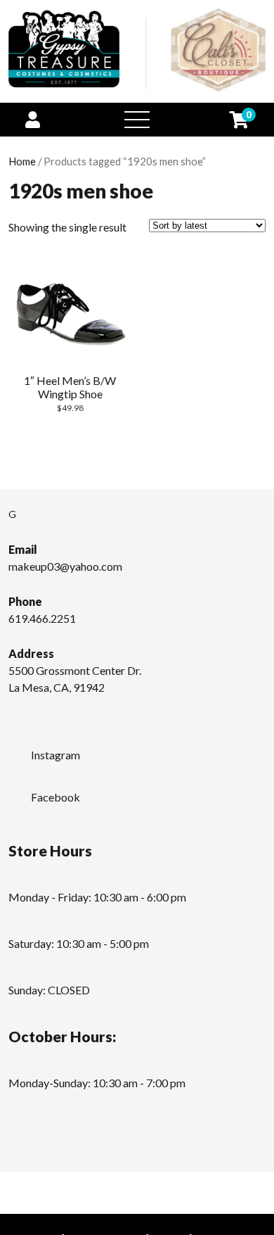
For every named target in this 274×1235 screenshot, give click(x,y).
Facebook (55, 797)
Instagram (55, 754)
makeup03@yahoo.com (65, 566)
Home (22, 161)
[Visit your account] (32, 119)
